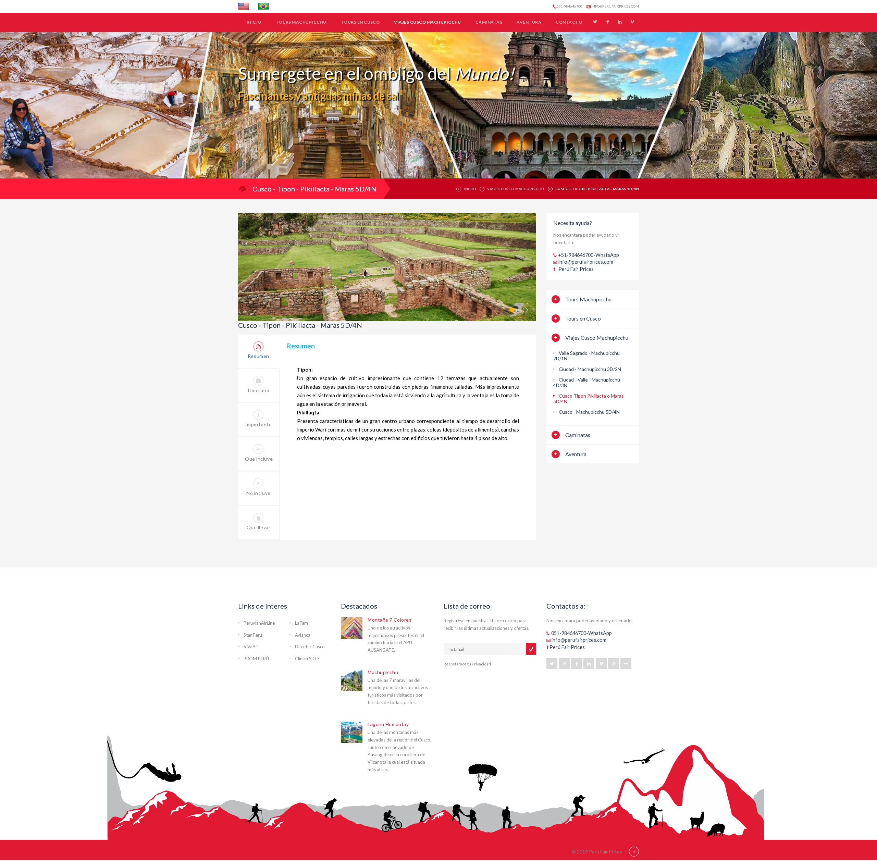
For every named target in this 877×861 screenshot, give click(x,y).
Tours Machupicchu (301, 22)
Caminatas (488, 22)
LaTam (301, 623)
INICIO (470, 189)
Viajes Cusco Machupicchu (427, 22)
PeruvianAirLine (259, 623)
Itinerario (259, 390)
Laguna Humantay (388, 724)
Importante (258, 424)
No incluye (258, 493)
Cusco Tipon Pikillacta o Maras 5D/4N (588, 398)
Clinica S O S (307, 658)
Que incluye (259, 459)
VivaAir (251, 646)
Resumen (258, 356)
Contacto (569, 22)
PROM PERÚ (256, 658)
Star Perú (253, 635)
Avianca (302, 635)
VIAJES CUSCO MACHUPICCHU (515, 189)
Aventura (529, 22)
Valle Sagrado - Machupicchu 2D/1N (586, 355)
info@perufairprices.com (615, 6)
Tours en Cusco (360, 22)
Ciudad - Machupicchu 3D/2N (590, 369)
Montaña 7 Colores (390, 620)
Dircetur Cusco (310, 646)
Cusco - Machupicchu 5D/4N (589, 412)
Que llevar (259, 527)
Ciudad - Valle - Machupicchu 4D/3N (586, 382)
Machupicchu (383, 672)
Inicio (254, 22)
